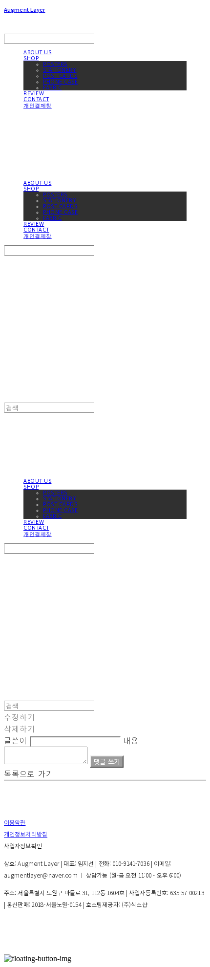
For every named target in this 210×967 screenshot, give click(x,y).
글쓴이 (15, 740)
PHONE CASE (60, 82)
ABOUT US (37, 52)
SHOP (31, 58)
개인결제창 (37, 105)
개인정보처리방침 (25, 834)
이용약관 (14, 822)
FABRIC (52, 87)
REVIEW (33, 93)
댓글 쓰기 (107, 761)
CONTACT (36, 99)
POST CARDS (60, 76)
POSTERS (55, 64)
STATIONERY (60, 70)
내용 (131, 740)
